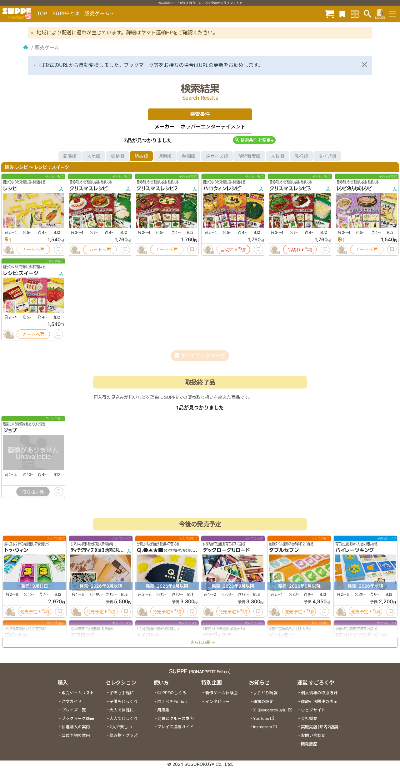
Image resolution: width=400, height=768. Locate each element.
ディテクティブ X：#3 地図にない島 (98, 550)
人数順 (277, 156)
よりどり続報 (265, 692)
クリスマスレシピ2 (157, 188)
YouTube (261, 718)
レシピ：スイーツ (20, 273)
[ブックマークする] (58, 249)
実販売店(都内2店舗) (320, 727)
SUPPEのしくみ (172, 692)
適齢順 (165, 156)
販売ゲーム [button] (97, 13)
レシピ (10, 188)
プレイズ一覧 (74, 710)
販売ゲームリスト (78, 692)
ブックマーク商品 (78, 718)
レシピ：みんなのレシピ (354, 188)
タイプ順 (327, 156)
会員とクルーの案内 (175, 718)
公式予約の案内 (76, 735)
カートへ (31, 249)
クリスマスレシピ (89, 188)
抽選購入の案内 (76, 727)
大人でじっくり (123, 718)
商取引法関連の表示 (319, 701)
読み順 (141, 156)
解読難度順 (249, 156)
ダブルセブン (284, 550)
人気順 (93, 156)
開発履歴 (309, 744)
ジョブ (10, 430)
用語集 (163, 710)
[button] (254, 139)
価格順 (117, 156)
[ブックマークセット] (342, 13)
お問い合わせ (313, 735)
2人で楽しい (120, 727)
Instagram (262, 727)
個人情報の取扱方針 (319, 692)
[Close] (364, 64)
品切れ (227, 249)
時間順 (188, 156)
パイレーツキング (354, 550)
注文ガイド (72, 701)
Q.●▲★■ (150, 550)
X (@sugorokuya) (270, 710)
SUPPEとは (65, 13)
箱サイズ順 (217, 156)
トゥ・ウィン (16, 550)
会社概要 (309, 718)
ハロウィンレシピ (222, 188)
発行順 (301, 156)
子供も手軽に (121, 692)
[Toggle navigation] (392, 14)
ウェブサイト (313, 710)
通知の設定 (263, 701)
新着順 (70, 156)
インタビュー (217, 701)
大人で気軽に (121, 710)
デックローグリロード (226, 550)
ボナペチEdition (172, 701)
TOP (42, 13)
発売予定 (29, 611)
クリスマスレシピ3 (290, 188)
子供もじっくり (123, 701)
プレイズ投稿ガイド (175, 727)
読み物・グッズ (123, 735)
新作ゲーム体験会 (221, 692)
